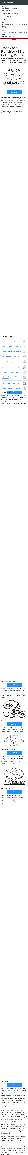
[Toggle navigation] (25, 2)
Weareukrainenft (7, 3)
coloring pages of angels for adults (12, 341)
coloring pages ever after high (10, 367)
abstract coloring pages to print (11, 383)
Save (15, 92)
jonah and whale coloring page (11, 356)
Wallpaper (3, 395)
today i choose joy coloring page (11, 346)
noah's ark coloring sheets (9, 362)
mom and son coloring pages (10, 372)
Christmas (3, 397)
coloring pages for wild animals (11, 388)
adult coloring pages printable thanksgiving (10, 377)
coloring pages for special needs (11, 351)
